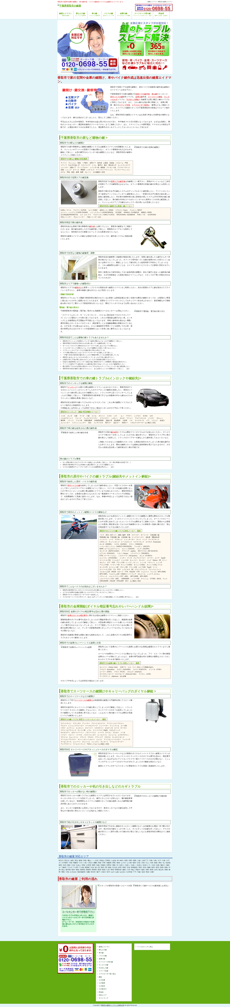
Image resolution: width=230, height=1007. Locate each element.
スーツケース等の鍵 (106, 962)
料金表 (101, 992)
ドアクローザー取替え (141, 105)
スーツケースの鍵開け (84, 700)
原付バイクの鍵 (116, 97)
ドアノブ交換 (124, 105)
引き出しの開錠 (132, 99)
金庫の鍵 (139, 97)
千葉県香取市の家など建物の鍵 (83, 137)
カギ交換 (102, 980)
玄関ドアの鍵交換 (142, 94)
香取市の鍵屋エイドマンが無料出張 (112, 1005)
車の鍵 (154, 94)
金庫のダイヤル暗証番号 (77, 615)
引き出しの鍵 (103, 968)
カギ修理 (102, 983)
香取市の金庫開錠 (107, 606)
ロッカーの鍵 (103, 965)
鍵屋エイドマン (104, 947)
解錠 (100, 977)
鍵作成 (92, 226)
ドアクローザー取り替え (107, 974)
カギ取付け (103, 989)
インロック (72, 387)
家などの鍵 (103, 950)
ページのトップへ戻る (145, 947)
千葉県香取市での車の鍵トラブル (101, 378)
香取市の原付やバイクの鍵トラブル (106, 476)
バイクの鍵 (103, 956)
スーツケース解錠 (155, 97)
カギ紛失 (102, 986)
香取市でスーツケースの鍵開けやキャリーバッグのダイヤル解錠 (107, 691)
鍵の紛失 (114, 432)
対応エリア (103, 995)
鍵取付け (78, 287)
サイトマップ (103, 998)
